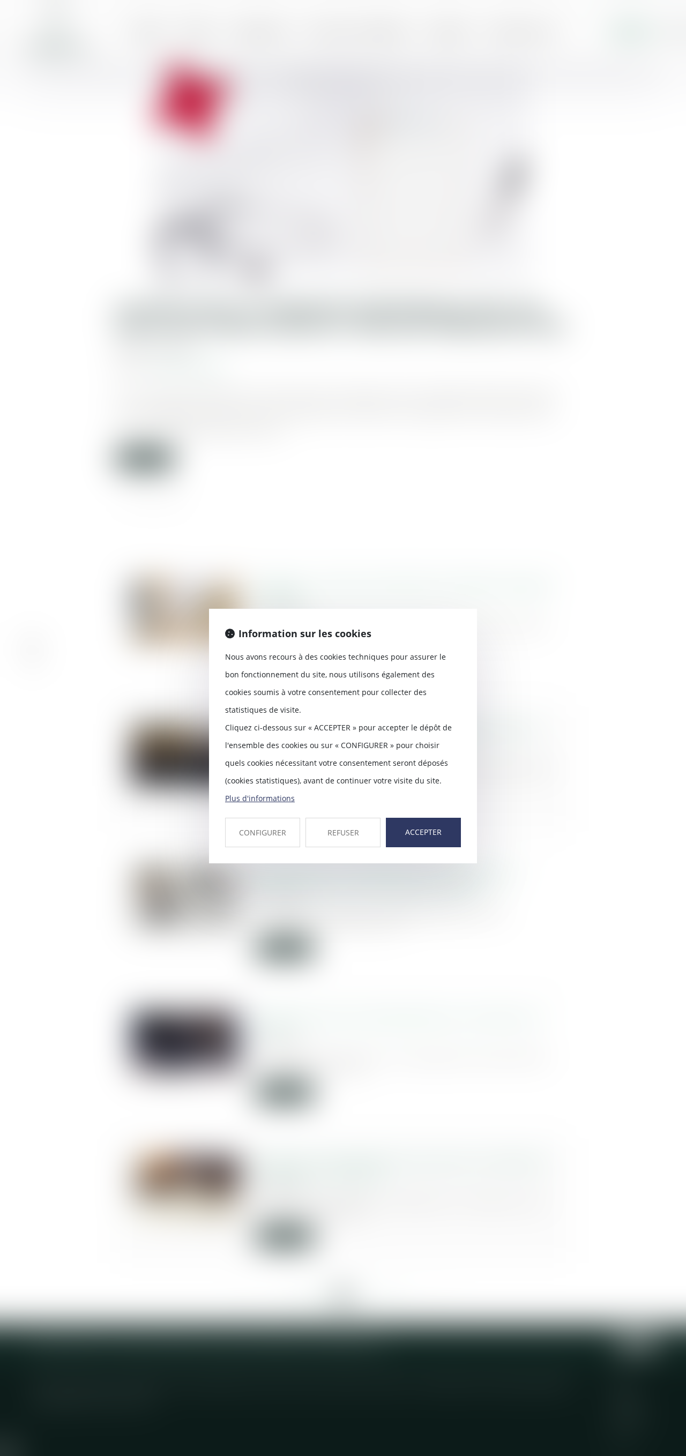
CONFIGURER (262, 832)
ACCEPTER (423, 832)
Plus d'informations (260, 798)
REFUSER (343, 832)
